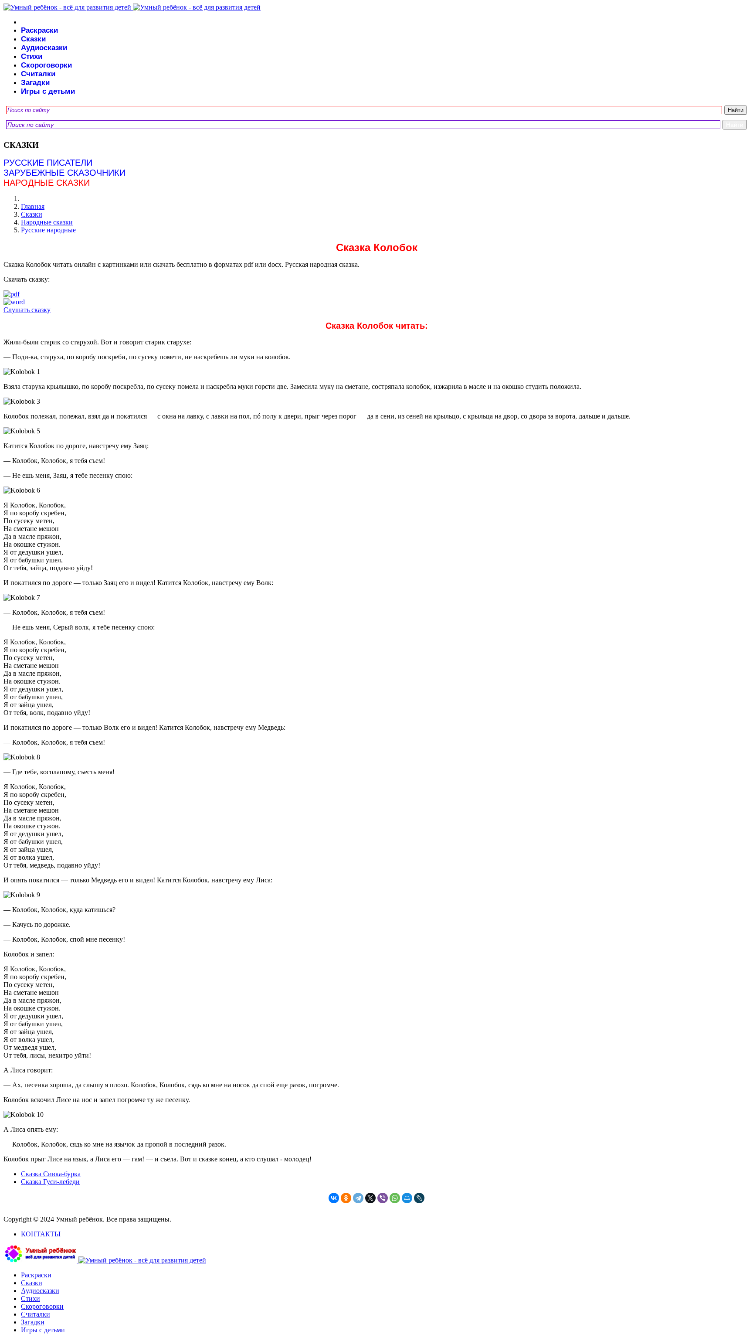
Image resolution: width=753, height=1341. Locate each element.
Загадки (35, 82)
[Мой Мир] (407, 1198)
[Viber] (382, 1198)
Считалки (38, 74)
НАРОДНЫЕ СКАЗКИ (46, 182)
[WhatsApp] (395, 1198)
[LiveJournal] (419, 1198)
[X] (370, 1198)
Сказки (33, 39)
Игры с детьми (48, 91)
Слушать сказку (27, 309)
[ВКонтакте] (334, 1198)
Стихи (31, 56)
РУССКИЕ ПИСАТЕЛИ (47, 162)
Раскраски (39, 30)
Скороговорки (46, 65)
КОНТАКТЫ (41, 1234)
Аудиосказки (44, 48)
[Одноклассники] (346, 1198)
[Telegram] (358, 1198)
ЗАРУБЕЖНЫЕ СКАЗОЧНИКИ (64, 172)
